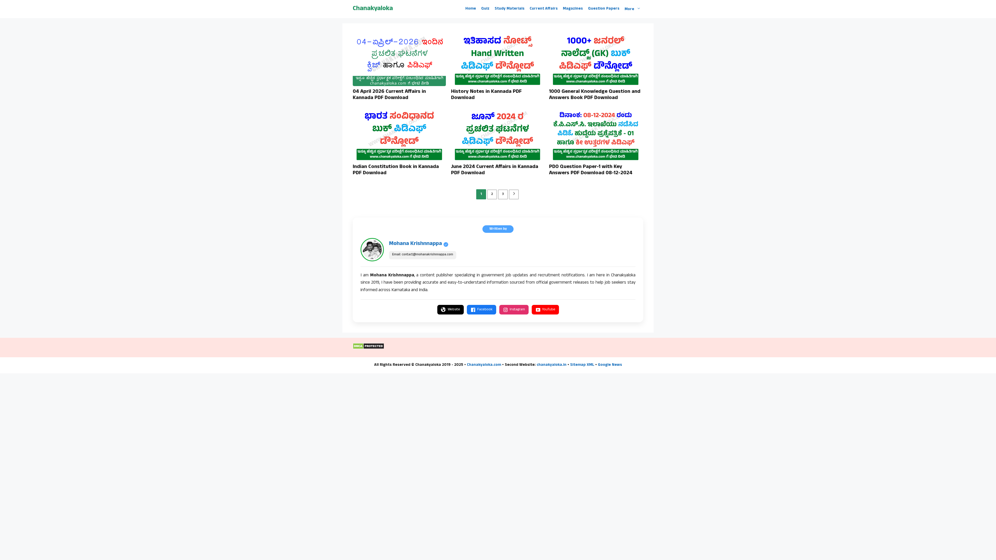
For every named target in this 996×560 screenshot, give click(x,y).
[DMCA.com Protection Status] (368, 348)
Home (470, 9)
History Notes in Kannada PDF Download (486, 95)
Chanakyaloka (373, 9)
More (629, 9)
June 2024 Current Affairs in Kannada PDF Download (494, 170)
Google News (610, 365)
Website (454, 310)
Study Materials (509, 9)
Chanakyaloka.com (484, 365)
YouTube (548, 310)
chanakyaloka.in (551, 365)
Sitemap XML (582, 365)
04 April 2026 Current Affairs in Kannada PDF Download (389, 95)
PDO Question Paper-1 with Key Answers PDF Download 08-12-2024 (590, 170)
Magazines (573, 9)
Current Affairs (544, 9)
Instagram (517, 310)
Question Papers (603, 9)
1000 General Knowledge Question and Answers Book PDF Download (594, 95)
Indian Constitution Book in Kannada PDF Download (396, 170)
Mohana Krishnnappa (415, 244)
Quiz (485, 9)
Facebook (485, 310)
